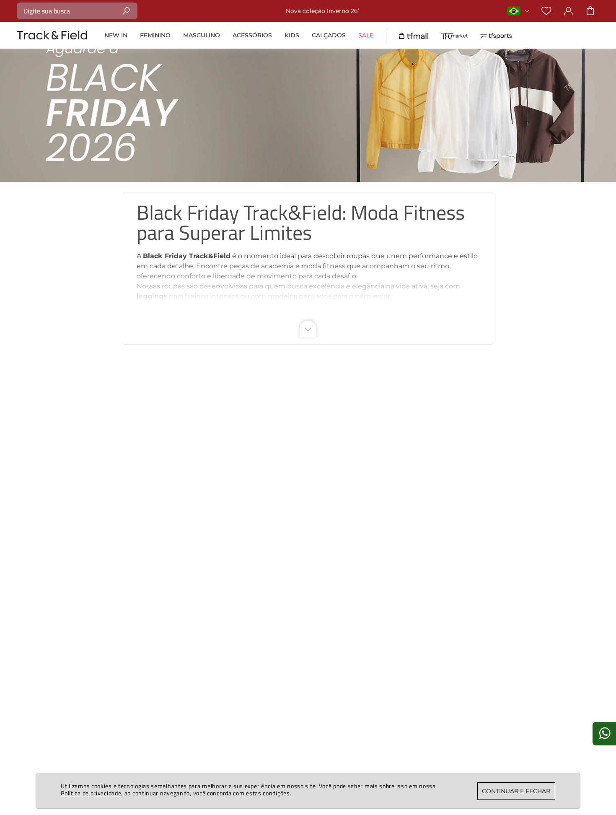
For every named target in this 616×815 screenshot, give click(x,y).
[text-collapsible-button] (308, 329)
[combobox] (77, 11)
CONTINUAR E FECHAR (516, 791)
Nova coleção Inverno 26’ (322, 11)
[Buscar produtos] (126, 10)
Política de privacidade (91, 793)
